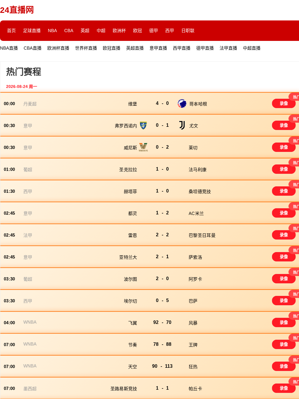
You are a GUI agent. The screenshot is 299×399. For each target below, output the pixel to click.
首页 (11, 30)
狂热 (193, 366)
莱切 (193, 147)
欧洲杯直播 (58, 48)
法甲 (27, 235)
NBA (52, 30)
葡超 (27, 169)
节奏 (132, 344)
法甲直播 (228, 48)
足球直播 (32, 30)
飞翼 (132, 322)
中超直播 (251, 48)
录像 (284, 103)
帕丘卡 (196, 388)
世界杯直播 (86, 48)
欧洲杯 (119, 30)
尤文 (193, 125)
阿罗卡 (196, 279)
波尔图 (130, 279)
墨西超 (30, 388)
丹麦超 (30, 103)
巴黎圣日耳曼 (202, 235)
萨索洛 (195, 257)
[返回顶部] (293, 353)
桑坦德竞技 (200, 191)
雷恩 (132, 235)
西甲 (169, 30)
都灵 (132, 213)
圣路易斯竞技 (123, 388)
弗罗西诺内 (126, 125)
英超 (85, 30)
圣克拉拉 (128, 169)
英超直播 (135, 48)
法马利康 (198, 169)
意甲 (27, 125)
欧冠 (137, 30)
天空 (132, 366)
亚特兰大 (128, 257)
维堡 (132, 103)
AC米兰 (196, 213)
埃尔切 (130, 301)
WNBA (30, 322)
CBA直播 (32, 48)
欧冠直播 (111, 48)
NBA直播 (9, 48)
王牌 (193, 344)
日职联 (187, 30)
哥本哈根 (198, 103)
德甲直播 (205, 48)
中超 (101, 30)
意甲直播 (158, 48)
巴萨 (193, 301)
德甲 (153, 30)
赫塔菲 (130, 191)
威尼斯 (130, 147)
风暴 (193, 322)
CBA (68, 30)
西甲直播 (181, 48)
